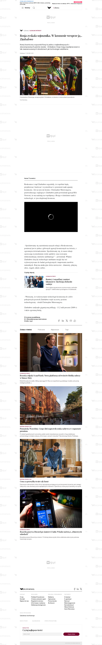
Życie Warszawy (69, 609)
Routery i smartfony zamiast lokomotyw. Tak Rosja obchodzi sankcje (59, 281)
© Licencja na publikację (32, 317)
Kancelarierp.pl (69, 605)
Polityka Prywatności (37, 597)
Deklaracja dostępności (38, 605)
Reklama (51, 597)
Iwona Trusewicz (29, 178)
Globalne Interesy (35, 30)
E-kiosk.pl (67, 597)
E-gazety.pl (67, 599)
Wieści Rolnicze (69, 607)
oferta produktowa (51, 621)
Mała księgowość (69, 603)
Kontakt (22, 599)
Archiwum (51, 603)
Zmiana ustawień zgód (38, 599)
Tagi (66, 330)
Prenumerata (52, 601)
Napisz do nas (24, 601)
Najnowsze (55, 330)
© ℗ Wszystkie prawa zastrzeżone (35, 319)
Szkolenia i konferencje (27, 615)
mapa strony (24, 621)
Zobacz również (26, 330)
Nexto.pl (66, 601)
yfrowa (56, 8)
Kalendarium (36, 621)
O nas (22, 597)
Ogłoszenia (51, 599)
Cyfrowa (26, 30)
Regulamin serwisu (37, 601)
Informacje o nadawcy (38, 603)
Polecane (41, 330)
